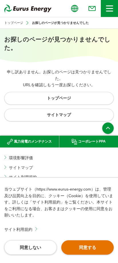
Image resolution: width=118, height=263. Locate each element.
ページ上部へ (108, 128)
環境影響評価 (21, 158)
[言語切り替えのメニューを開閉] (74, 8)
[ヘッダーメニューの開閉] (109, 8)
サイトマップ (21, 167)
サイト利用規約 (18, 229)
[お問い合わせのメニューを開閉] (92, 8)
